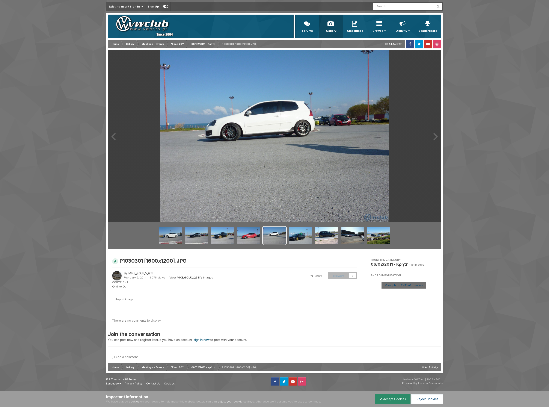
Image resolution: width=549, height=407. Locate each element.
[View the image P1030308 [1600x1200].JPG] (196, 235)
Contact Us (153, 383)
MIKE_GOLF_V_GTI (140, 273)
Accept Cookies (394, 399)
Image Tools (423, 214)
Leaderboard (428, 30)
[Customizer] (165, 6)
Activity (401, 30)
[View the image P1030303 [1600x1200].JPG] (222, 235)
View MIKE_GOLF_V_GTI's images (191, 277)
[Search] (438, 6)
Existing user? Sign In (125, 6)
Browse (378, 30)
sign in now (202, 340)
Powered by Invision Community (422, 383)
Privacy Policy (133, 383)
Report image (124, 299)
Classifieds (355, 30)
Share (318, 275)
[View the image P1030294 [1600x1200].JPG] (300, 235)
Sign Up (153, 6)
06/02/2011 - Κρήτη (390, 264)
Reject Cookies (427, 399)
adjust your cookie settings (236, 401)
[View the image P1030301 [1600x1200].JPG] (274, 235)
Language (112, 383)
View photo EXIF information (404, 285)
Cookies (169, 383)
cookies (134, 401)
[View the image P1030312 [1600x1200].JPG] (170, 235)
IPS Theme (113, 379)
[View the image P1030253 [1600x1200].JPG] (352, 235)
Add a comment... (127, 357)
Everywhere (421, 6)
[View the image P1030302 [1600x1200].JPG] (248, 235)
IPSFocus (130, 379)
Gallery (331, 30)
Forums (307, 30)
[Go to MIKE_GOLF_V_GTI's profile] (117, 275)
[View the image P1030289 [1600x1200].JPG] (326, 235)
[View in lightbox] (274, 136)
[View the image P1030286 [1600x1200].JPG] (378, 235)
